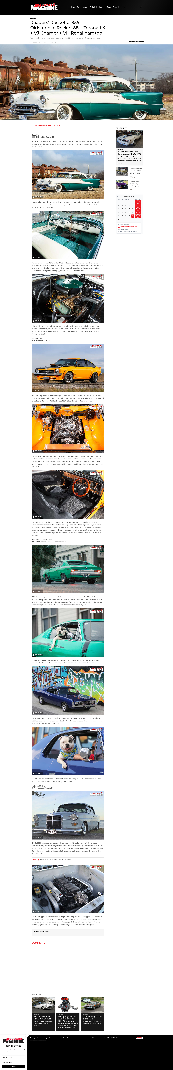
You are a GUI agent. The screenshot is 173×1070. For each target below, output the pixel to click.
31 (118, 219)
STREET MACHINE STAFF (41, 932)
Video (85, 7)
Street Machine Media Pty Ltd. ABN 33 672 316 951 (105, 1037)
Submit (13, 1066)
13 (129, 209)
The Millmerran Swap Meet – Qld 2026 (127, 227)
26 (125, 216)
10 (118, 209)
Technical (93, 7)
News (73, 7)
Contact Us (52, 1038)
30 (139, 216)
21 (132, 212)
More (125, 7)
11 (122, 209)
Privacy (32, 1038)
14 (132, 209)
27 (129, 216)
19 (125, 212)
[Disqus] (68, 967)
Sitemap (45, 1038)
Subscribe (116, 7)
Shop (109, 7)
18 (122, 212)
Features (33, 19)
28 (132, 216)
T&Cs (38, 1038)
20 (129, 212)
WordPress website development (38, 1040)
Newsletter (62, 1038)
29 (136, 216)
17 (118, 212)
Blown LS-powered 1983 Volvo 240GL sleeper (56, 860)
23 (139, 212)
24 (118, 216)
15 (136, 209)
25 (122, 216)
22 (136, 212)
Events (101, 7)
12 (125, 209)
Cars (78, 7)
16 (139, 209)
